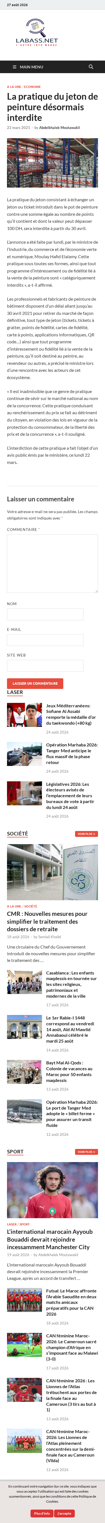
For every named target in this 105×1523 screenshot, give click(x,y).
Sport (25, 1224)
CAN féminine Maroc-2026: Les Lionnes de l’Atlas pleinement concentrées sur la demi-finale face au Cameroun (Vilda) (70, 1446)
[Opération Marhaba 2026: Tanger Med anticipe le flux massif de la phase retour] (24, 745)
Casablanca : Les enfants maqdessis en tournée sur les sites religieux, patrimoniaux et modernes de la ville (71, 984)
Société (30, 906)
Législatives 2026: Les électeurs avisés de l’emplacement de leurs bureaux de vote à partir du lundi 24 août (70, 795)
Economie (32, 87)
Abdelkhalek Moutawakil (59, 127)
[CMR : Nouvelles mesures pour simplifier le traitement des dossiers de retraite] (52, 847)
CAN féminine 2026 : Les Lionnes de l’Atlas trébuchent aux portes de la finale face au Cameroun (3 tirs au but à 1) (71, 1395)
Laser (12, 1224)
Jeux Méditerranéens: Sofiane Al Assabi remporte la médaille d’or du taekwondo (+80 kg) (71, 714)
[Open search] (91, 67)
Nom (12, 604)
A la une (14, 87)
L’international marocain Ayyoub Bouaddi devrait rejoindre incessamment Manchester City (50, 1239)
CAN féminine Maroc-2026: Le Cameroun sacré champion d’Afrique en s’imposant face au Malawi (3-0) (72, 1347)
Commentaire (23, 529)
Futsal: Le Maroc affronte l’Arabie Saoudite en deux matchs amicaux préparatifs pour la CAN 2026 (71, 1302)
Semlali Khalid (49, 937)
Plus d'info (42, 1513)
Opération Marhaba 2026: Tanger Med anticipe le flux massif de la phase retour (72, 753)
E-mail (14, 629)
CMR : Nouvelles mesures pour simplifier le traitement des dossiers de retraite (47, 921)
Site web (16, 655)
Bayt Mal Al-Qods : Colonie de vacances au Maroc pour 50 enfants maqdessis (69, 1071)
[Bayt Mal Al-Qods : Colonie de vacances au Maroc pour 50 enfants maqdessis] (24, 1063)
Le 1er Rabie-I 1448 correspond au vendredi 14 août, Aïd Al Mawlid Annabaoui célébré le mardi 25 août (70, 1029)
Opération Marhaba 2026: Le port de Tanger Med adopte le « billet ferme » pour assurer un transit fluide (72, 1113)
